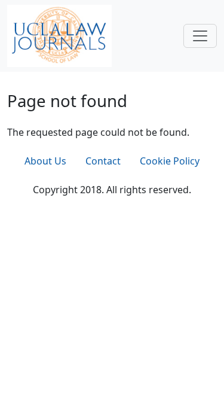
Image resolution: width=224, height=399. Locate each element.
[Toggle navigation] (200, 36)
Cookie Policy (170, 160)
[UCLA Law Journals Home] (59, 34)
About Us (45, 160)
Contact (103, 160)
